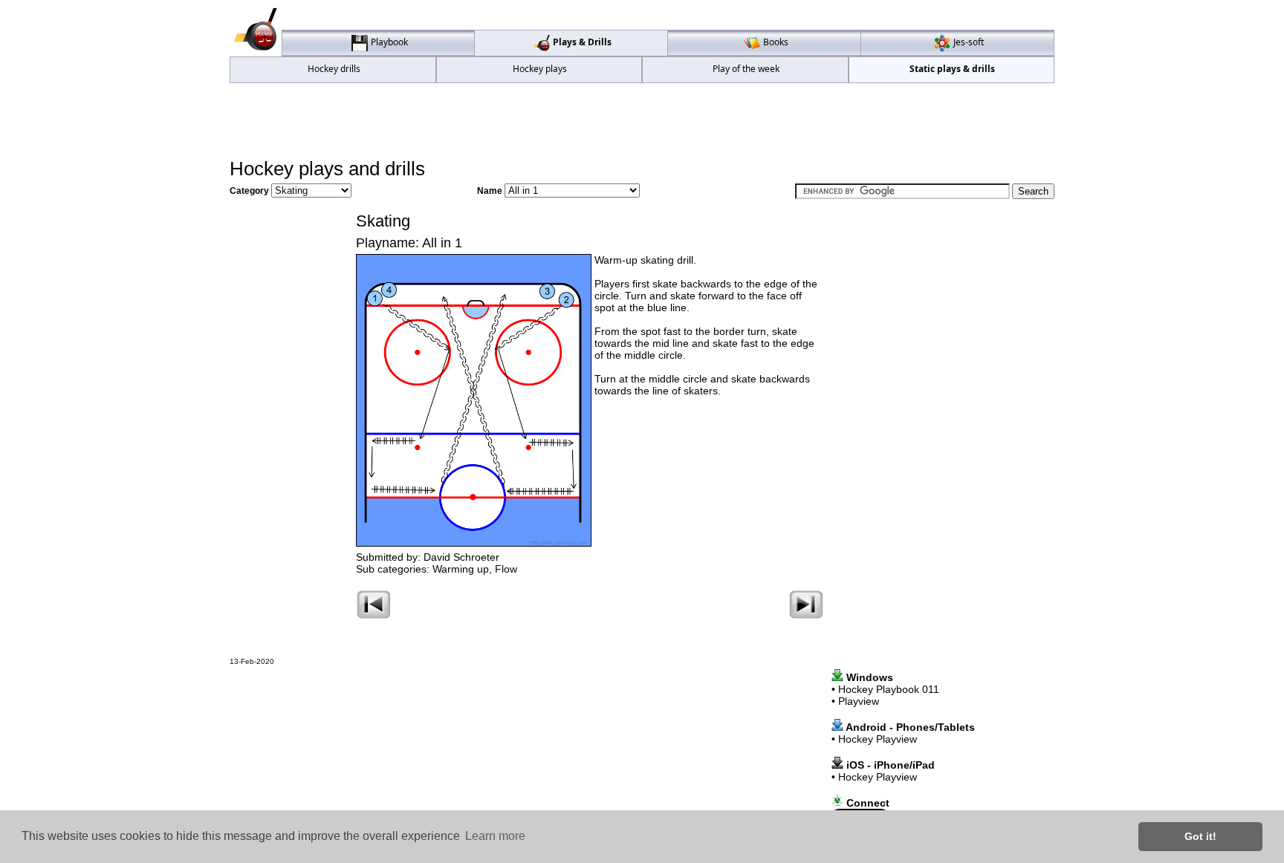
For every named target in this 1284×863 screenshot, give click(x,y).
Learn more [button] (495, 836)
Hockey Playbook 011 (888, 689)
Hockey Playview (877, 739)
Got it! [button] (1200, 836)
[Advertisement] (642, 119)
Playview (858, 701)
